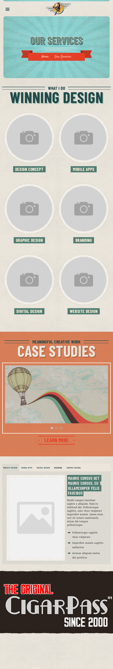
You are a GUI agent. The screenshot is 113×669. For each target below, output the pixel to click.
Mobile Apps (83, 169)
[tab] (10, 468)
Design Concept (29, 169)
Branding (83, 240)
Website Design (84, 311)
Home (45, 56)
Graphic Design (29, 240)
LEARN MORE (56, 440)
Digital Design (29, 311)
